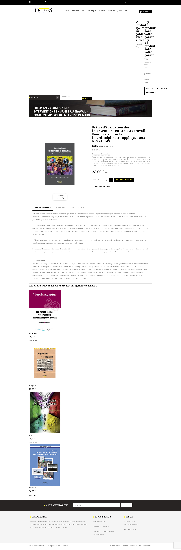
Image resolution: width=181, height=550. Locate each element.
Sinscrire (126, 505)
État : (94, 150)
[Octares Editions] (43, 10)
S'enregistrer (125, 2)
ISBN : (95, 146)
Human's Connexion (62, 546)
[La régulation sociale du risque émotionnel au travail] (45, 412)
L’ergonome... (33, 386)
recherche (87, 98)
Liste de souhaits (135, 2)
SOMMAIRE (60, 207)
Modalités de (101, 527)
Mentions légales (114, 546)
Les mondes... (33, 333)
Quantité (95, 179)
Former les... (33, 488)
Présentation (147, 546)
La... (30, 435)
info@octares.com (39, 2)
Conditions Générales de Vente (132, 546)
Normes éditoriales (99, 522)
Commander (145, 2)
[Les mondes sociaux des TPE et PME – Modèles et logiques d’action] (45, 310)
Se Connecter (115, 2)
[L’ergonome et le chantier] (45, 363)
